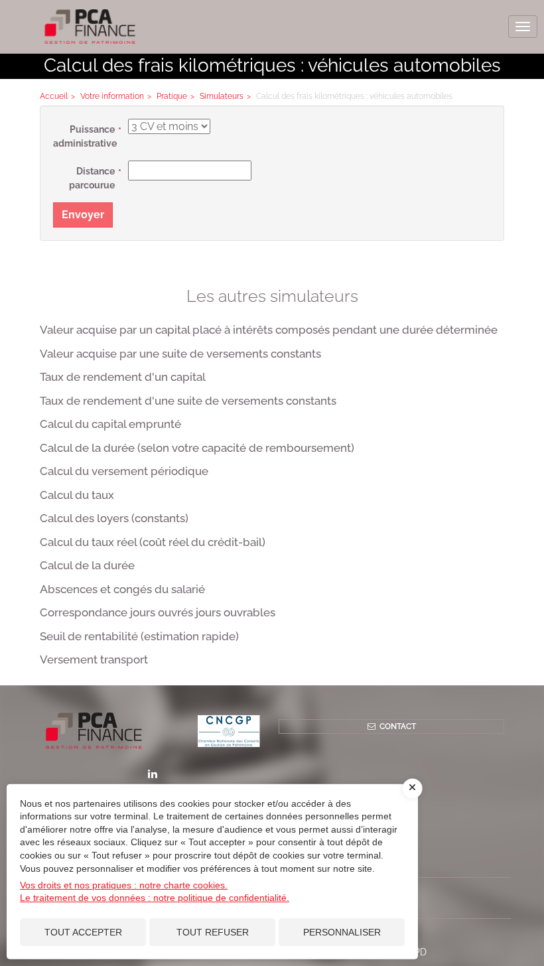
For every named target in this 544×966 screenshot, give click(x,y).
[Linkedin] (152, 773)
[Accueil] (152, 731)
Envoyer (83, 214)
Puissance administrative (85, 136)
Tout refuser (212, 932)
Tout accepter (83, 932)
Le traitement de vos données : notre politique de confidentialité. (154, 897)
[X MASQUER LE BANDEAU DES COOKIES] (413, 788)
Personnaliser (342, 932)
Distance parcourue (92, 178)
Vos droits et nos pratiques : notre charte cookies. (124, 885)
